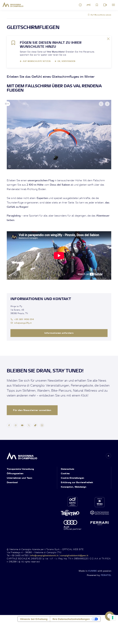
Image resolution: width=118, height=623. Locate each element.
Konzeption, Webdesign (73, 486)
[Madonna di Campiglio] (13, 4)
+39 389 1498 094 (24, 319)
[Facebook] (9, 425)
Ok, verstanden (66, 61)
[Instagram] (15, 425)
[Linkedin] (42, 425)
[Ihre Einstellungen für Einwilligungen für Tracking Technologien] (113, 618)
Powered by (99, 575)
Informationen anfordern (59, 333)
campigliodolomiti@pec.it (74, 555)
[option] (59, 134)
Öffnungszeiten (15, 473)
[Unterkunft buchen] (88, 5)
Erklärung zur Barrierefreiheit (77, 482)
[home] (22, 455)
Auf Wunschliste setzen (100, 15)
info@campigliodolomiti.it (44, 555)
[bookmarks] (96, 5)
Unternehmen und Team (19, 478)
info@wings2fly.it (23, 322)
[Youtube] (22, 425)
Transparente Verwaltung (20, 469)
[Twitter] (29, 425)
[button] (101, 103)
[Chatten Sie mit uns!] (109, 616)
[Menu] (113, 5)
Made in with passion (95, 570)
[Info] (80, 5)
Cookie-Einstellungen (72, 478)
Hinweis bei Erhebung (34, 619)
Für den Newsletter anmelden (32, 410)
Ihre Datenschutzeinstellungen (71, 619)
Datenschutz (67, 469)
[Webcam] (105, 5)
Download (12, 482)
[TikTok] (35, 425)
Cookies (65, 473)
